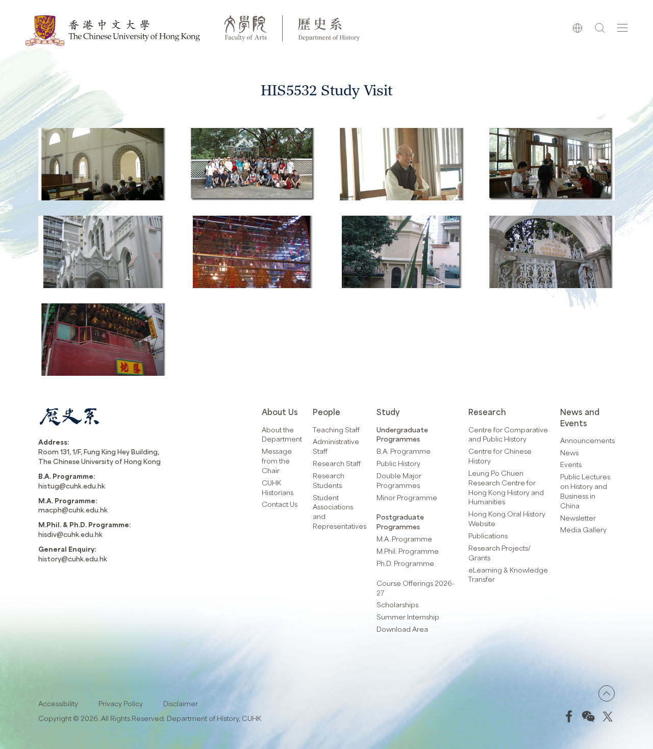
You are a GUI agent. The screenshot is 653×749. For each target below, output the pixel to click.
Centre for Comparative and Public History (508, 434)
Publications (488, 535)
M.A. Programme (404, 538)
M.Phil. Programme (407, 551)
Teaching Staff (336, 429)
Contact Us (279, 504)
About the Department (282, 434)
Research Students (328, 480)
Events (571, 464)
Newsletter (578, 517)
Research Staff (337, 463)
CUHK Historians (277, 487)
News (569, 452)
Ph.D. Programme (405, 563)
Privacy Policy (120, 703)
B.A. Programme (403, 451)
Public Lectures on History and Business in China (585, 491)
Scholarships (397, 604)
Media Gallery (583, 529)
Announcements (587, 440)
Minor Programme (406, 497)
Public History (398, 463)
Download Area (402, 629)
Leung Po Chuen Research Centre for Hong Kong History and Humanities (506, 487)
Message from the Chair (277, 461)
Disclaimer (180, 703)
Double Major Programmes (398, 480)
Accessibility (58, 703)
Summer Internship (407, 616)
